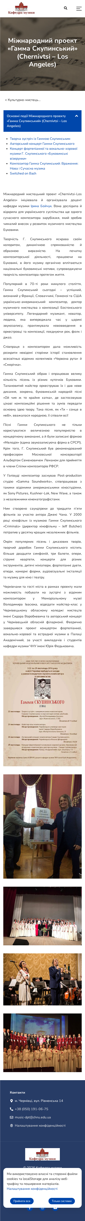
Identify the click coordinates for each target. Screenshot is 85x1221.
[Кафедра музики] (21, 9)
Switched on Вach (23, 173)
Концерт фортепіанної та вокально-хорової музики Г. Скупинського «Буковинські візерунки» (43, 153)
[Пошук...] (65, 8)
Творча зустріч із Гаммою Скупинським (40, 138)
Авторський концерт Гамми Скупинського (42, 143)
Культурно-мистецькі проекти (24, 100)
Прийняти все (21, 1201)
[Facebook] (30, 1208)
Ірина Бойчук (41, 206)
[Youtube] (55, 1208)
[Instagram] (42, 1208)
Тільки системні (62, 1201)
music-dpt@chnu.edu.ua (33, 1117)
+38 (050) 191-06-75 (31, 1109)
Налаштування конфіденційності (40, 1125)
